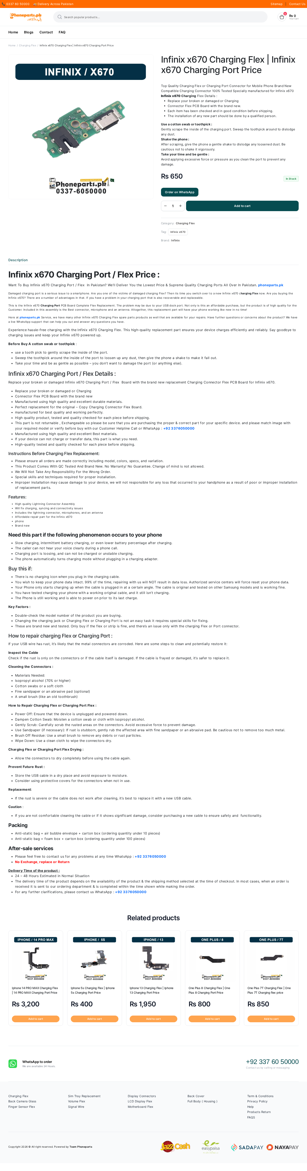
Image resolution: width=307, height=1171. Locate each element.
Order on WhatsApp (179, 192)
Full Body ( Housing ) (202, 1101)
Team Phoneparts (81, 1146)
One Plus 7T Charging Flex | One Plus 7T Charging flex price (269, 990)
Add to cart (242, 206)
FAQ (62, 32)
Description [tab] (18, 260)
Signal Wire (76, 1106)
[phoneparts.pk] (25, 17)
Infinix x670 (178, 231)
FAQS (251, 1117)
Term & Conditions (260, 1096)
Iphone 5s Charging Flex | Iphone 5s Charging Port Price (93, 990)
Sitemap (277, 4)
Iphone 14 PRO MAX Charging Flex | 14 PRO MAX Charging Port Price (35, 990)
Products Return (259, 1112)
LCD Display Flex (140, 1101)
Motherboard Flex (140, 1106)
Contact (46, 32)
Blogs (29, 32)
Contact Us (297, 4)
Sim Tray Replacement (84, 1096)
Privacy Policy (257, 1101)
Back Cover (196, 1096)
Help (250, 1106)
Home (13, 32)
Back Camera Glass (22, 1101)
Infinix (175, 240)
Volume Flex (76, 1101)
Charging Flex (27, 45)
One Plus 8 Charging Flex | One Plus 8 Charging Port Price (209, 990)
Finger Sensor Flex (21, 1106)
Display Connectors (142, 1096)
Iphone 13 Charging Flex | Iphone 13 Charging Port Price (151, 990)
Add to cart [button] (35, 1018)
